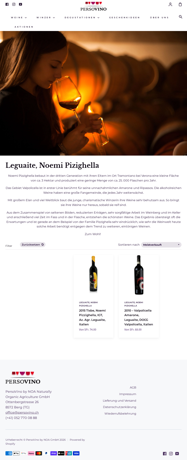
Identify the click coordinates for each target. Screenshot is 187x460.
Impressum (127, 394)
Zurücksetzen (31, 244)
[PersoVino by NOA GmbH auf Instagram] (171, 453)
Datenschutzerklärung (119, 407)
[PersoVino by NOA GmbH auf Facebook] (165, 453)
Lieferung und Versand (119, 400)
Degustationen (81, 17)
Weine (18, 17)
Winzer (45, 17)
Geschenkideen (124, 17)
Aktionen (24, 27)
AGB (133, 387)
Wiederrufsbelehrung (120, 413)
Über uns (159, 17)
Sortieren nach (129, 244)
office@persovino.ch (22, 413)
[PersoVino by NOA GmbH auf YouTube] (177, 453)
